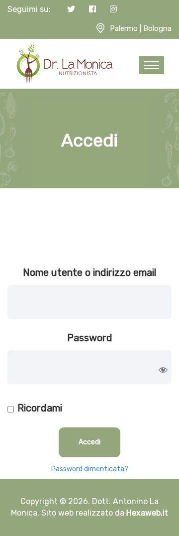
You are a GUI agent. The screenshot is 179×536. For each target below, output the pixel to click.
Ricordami (39, 408)
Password (89, 338)
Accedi (89, 442)
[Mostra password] (163, 369)
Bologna (157, 28)
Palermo (124, 28)
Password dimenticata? (89, 469)
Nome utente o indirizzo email (89, 272)
